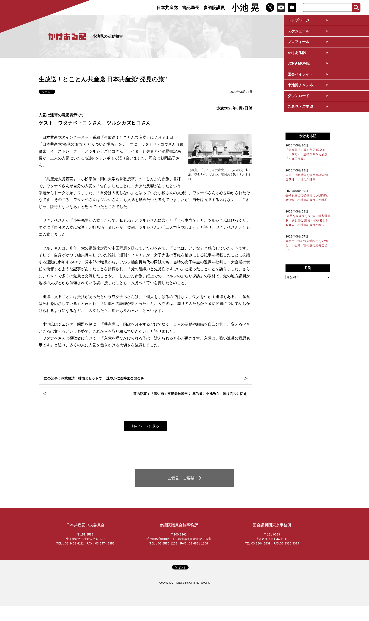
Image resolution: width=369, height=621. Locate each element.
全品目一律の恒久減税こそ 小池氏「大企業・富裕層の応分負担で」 (307, 243)
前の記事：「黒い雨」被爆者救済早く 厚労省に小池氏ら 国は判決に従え (190, 393)
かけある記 (297, 53)
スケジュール (298, 31)
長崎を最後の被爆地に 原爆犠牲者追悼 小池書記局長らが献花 (307, 195)
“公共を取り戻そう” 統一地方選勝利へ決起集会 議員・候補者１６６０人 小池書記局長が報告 (308, 218)
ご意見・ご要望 (300, 107)
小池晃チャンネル (302, 85)
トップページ (298, 20)
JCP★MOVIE (299, 63)
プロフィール (298, 42)
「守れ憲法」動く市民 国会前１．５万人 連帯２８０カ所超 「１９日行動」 (306, 152)
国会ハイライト (300, 74)
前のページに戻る (145, 426)
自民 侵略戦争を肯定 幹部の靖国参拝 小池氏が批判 (307, 175)
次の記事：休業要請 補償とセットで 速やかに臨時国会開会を (94, 378)
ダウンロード (298, 96)
